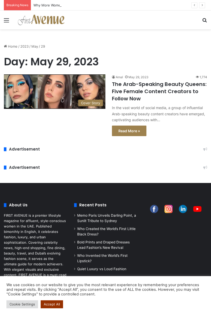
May (34, 46)
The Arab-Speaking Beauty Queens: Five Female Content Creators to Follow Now (159, 91)
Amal (119, 77)
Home (12, 46)
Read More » (129, 131)
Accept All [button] (52, 304)
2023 (24, 46)
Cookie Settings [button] (22, 304)
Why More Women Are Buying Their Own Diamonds (74, 5)
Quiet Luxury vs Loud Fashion (101, 269)
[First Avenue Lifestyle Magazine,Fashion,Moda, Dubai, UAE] (41, 20)
